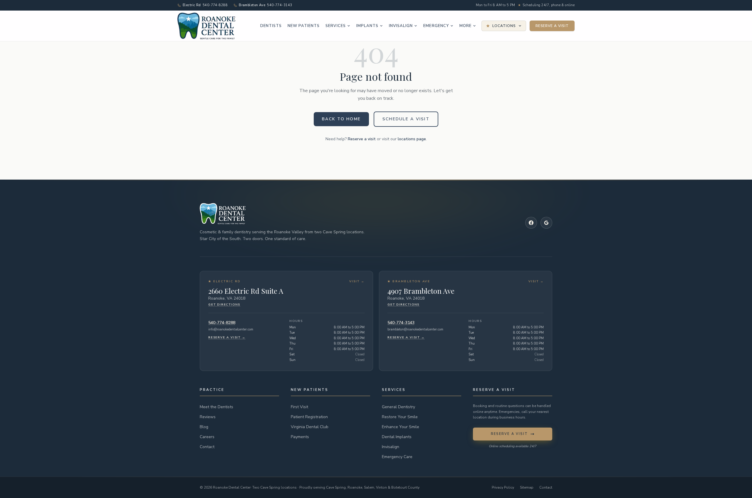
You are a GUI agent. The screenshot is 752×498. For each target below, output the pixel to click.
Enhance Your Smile (400, 427)
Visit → (357, 281)
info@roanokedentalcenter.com (230, 329)
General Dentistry (398, 407)
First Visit (299, 407)
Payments (300, 437)
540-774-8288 (221, 322)
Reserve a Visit (552, 25)
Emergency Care (397, 457)
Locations (504, 25)
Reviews (208, 417)
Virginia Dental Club (309, 427)
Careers (207, 437)
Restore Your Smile (400, 417)
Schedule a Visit (405, 119)
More (465, 25)
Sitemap (526, 487)
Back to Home (341, 119)
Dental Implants (397, 437)
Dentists (271, 25)
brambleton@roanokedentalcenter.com (415, 329)
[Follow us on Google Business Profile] (546, 223)
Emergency (436, 25)
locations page (412, 139)
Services (335, 25)
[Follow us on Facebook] (531, 223)
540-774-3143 (400, 322)
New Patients (304, 25)
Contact (207, 447)
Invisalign (401, 25)
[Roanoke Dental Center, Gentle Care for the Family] (206, 26)
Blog (204, 427)
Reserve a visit (362, 139)
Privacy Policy (503, 487)
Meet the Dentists (216, 407)
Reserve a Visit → (227, 337)
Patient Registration (309, 417)
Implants (367, 25)
